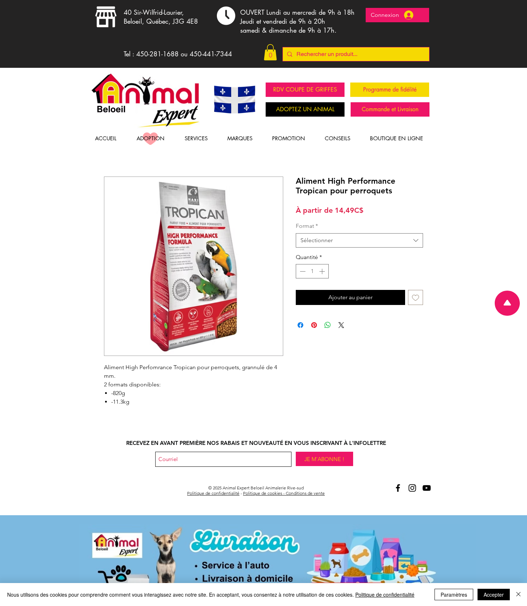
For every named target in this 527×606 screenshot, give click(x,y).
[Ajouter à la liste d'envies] (415, 297)
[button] (270, 52)
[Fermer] (518, 594)
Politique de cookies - (264, 493)
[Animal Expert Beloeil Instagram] (412, 488)
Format (307, 225)
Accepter (494, 594)
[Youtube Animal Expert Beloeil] (427, 488)
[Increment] (323, 271)
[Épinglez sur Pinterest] (314, 325)
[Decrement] (302, 271)
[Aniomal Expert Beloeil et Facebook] (398, 488)
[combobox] (359, 240)
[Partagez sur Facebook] (300, 325)
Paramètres (454, 594)
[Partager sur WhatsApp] (327, 325)
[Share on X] (341, 325)
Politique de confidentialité (213, 493)
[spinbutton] (312, 271)
